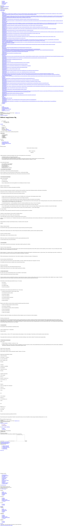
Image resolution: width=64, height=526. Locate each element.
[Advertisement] (6, 456)
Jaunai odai (15, 93)
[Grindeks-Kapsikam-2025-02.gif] (5, 442)
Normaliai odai (19, 93)
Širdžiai (17, 50)
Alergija (3, 99)
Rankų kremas (4, 87)
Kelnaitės (13, 57)
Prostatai (30, 74)
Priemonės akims (4, 67)
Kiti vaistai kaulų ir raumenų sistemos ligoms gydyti (56, 31)
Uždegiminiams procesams (60, 56)
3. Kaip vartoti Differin (3, 242)
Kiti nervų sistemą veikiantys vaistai (35, 33)
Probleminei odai (30, 84)
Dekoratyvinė (33, 78)
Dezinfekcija (18, 56)
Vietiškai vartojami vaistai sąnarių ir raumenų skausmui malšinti (22, 31)
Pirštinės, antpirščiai (12, 59)
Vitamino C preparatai (11, 51)
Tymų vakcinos (48, 39)
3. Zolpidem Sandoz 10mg (5, 447)
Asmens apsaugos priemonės (13, 56)
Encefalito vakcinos (34, 39)
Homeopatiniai (30, 14)
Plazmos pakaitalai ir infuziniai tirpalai (26, 19)
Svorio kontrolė (47, 74)
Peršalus (47, 56)
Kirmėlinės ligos (6, 99)
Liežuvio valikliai (25, 81)
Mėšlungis (54, 101)
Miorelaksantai (33, 31)
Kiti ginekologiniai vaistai (19, 25)
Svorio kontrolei (13, 50)
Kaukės (8, 59)
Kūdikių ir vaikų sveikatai (12, 99)
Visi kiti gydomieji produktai (9, 44)
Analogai (3, 136)
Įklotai (11, 57)
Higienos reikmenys (5, 62)
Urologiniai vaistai (40, 25)
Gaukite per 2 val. (16, 420)
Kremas (5, 84)
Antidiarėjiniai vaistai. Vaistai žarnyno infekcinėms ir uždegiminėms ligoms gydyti (23, 16)
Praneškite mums (3, 431)
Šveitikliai (18, 89)
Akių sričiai (26, 84)
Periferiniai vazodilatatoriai (23, 20)
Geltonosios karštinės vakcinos (21, 40)
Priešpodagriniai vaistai (38, 31)
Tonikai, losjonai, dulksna (10, 84)
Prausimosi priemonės (16, 86)
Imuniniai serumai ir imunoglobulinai (51, 28)
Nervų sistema (4, 74)
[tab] (3, 424)
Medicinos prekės (4, 54)
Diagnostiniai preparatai (16, 44)
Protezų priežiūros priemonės (37, 81)
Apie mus (3, 504)
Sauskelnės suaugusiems (31, 57)
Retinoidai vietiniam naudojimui (6, 143)
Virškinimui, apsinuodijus (43, 101)
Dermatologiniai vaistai (26, 13)
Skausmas (22, 99)
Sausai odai (12, 93)
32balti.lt (3, 479)
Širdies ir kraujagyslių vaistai (19, 13)
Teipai (20, 62)
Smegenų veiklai (9, 50)
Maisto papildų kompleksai (5, 47)
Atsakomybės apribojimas (3, 525)
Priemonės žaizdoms (29, 101)
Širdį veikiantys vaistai (5, 20)
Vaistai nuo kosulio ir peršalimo (27, 36)
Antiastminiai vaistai (20, 36)
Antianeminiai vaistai (18, 19)
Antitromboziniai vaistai (5, 19)
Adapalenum (9, 130)
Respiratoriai (16, 59)
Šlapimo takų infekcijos (37, 101)
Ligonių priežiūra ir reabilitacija (24, 56)
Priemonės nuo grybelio (20, 65)
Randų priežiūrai (14, 65)
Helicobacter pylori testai (26, 70)
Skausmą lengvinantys (37, 74)
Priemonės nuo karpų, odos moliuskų (7, 65)
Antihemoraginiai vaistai (12, 19)
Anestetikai (3, 33)
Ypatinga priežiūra (37, 84)
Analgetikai (6, 33)
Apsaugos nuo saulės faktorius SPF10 (25, 91)
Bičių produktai (10, 49)
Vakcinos (27, 14)
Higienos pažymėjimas (5, 482)
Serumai (15, 84)
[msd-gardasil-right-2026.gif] (4, 443)
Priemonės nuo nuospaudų (27, 65)
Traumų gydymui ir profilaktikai (25, 62)
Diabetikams (14, 49)
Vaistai (3, 508)
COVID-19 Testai (4, 70)
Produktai (2, 507)
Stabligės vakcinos (24, 39)
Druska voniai (21, 86)
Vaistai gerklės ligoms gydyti (14, 36)
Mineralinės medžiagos (12, 17)
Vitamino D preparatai (17, 51)
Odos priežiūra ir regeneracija (38, 56)
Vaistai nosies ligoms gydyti (6, 36)
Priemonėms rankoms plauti (16, 87)
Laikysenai (9, 62)
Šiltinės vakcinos (29, 39)
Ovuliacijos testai (20, 70)
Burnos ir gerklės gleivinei (10, 68)
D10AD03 (7, 129)
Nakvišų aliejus (38, 49)
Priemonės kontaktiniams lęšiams (22, 67)
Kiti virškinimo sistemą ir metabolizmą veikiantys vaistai (23, 17)
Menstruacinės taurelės (17, 57)
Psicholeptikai (23, 33)
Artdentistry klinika (4, 483)
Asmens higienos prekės (5, 56)
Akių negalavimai (4, 101)
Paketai (27, 57)
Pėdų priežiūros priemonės (23, 89)
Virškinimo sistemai (25, 50)
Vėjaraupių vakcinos (14, 40)
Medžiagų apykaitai (51, 73)
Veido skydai (20, 59)
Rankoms (20, 78)
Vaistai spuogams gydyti (5, 108)
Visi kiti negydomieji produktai (23, 44)
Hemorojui (27, 73)
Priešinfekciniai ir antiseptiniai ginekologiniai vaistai (9, 25)
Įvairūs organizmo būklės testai (34, 70)
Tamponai (41, 57)
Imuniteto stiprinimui (10, 101)
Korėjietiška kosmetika (5, 475)
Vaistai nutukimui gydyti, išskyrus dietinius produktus (41, 16)
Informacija (2, 513)
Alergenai (3, 44)
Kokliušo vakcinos (11, 39)
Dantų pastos (4, 81)
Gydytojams (3, 4)
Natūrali (30, 78)
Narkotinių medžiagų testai (10, 70)
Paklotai (18, 62)
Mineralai (13, 47)
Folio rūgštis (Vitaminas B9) (24, 51)
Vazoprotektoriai (29, 20)
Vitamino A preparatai (5, 51)
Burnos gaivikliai (30, 81)
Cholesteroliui (14, 73)
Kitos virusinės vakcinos (41, 40)
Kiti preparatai (34, 14)
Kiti (13, 42)
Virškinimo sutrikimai (10, 42)
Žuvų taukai (29, 47)
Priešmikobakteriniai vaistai (30, 28)
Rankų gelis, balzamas (9, 87)
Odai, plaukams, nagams (9, 74)
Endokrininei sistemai (19, 49)
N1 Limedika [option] (6, 122)
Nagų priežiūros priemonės (23, 87)
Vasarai (3, 96)
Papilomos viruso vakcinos (28, 40)
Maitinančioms (46, 73)
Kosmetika (3, 76)
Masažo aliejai (40, 86)
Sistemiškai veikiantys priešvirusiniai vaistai (40, 28)
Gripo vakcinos (39, 39)
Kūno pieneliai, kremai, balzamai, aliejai (7, 86)
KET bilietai (3, 476)
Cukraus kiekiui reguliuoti (19, 73)
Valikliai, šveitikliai (18, 84)
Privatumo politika (9, 525)
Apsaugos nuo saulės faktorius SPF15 (15, 91)
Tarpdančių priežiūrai (20, 81)
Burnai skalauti (10, 73)
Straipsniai (3, 102)
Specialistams (4, 137)
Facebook (1, 506)
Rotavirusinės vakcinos (8, 40)
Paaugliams (23, 47)
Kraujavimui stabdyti (39, 73)
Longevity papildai (4, 477)
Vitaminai (7, 17)
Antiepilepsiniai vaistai (11, 33)
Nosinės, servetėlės (23, 57)
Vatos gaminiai (45, 57)
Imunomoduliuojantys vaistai (24, 30)
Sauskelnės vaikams (37, 57)
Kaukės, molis (23, 84)
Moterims (16, 47)
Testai (49, 56)
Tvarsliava (51, 56)
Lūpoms (3, 84)
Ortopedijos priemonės (14, 62)
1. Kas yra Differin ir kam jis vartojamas (6, 169)
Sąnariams (33, 74)
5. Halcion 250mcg (4, 448)
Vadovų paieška (4, 478)
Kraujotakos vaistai (12, 13)
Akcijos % (3, 103)
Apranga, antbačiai (4, 59)
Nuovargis (20, 99)
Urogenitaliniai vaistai (32, 13)
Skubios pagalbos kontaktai (6, 500)
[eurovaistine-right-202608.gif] (4, 441)
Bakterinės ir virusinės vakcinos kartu (7, 41)
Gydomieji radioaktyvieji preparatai (50, 44)
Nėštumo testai (16, 70)
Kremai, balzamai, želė (5, 89)
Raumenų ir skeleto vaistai (57, 13)
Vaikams (20, 47)
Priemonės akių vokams (10, 67)
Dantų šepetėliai (8, 81)
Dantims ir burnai (10, 78)
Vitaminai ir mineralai (31, 50)
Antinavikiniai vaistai (50, 13)
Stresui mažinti (26, 99)
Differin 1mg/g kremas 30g (6, 110)
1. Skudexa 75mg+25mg (5, 445)
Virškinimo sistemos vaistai (6, 13)
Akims (3, 49)
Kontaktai (3, 1)
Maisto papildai (4, 492)
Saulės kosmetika (26, 78)
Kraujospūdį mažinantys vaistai (12, 20)
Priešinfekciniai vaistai (44, 13)
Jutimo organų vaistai (23, 14)
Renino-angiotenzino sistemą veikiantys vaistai (51, 20)
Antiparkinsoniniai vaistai (18, 33)
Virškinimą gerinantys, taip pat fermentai (54, 16)
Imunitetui (28, 49)
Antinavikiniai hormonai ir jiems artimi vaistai (14, 30)
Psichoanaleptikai (27, 33)
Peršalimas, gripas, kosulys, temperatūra (23, 74)
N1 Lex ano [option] (6, 121)
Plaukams (14, 78)
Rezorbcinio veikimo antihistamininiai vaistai (38, 36)
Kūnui (18, 78)
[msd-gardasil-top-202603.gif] (4, 6)
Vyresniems (26, 47)
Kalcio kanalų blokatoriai (41, 20)
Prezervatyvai (4, 481)
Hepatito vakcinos (43, 39)
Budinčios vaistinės (4, 2)
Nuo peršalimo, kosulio (17, 68)
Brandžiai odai (9, 93)
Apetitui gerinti (6, 73)
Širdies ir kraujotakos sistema (53, 74)
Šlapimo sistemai (20, 50)
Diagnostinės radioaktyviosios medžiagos (39, 44)
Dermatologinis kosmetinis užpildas (45, 84)
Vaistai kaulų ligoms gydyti (45, 31)
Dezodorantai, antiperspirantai (27, 86)
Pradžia (3, 106)
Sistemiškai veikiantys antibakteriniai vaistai (8, 28)
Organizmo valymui (15, 74)
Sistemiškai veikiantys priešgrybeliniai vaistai (20, 28)
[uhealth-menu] (4, 15)
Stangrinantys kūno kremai (45, 86)
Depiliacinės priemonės (52, 86)
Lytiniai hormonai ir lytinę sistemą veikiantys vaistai (30, 25)
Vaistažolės (54, 56)
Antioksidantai (6, 49)
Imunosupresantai (30, 30)
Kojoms (23, 78)
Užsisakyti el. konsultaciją (3, 115)
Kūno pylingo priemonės (34, 86)
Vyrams (18, 47)
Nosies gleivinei (4, 68)
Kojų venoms (34, 49)
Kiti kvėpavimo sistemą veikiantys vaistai (49, 36)
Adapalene (3, 109)
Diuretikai (18, 20)
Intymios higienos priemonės (6, 57)
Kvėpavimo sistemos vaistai (16, 14)
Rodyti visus (2, 450)
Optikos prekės (44, 56)
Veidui (16, 78)
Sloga (35, 99)
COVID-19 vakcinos (35, 40)
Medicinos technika (31, 56)
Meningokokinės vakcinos (5, 39)
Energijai (23, 49)
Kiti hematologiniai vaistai (35, 19)
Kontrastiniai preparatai (31, 44)
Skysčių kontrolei (4, 50)
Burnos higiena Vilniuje (5, 480)
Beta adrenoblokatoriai (34, 20)
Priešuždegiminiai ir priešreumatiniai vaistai (8, 31)
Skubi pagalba (4, 3)
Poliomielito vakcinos (53, 39)
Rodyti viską (4, 12)
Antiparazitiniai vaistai (9, 14)
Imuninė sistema (31, 73)
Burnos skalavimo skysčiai (13, 81)
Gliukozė (25, 49)
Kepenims (30, 49)
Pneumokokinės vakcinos (17, 39)
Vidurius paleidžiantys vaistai (8, 16)
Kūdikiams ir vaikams (5, 78)
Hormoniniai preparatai (38, 13)
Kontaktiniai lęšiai (15, 67)
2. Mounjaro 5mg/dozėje (5, 446)
